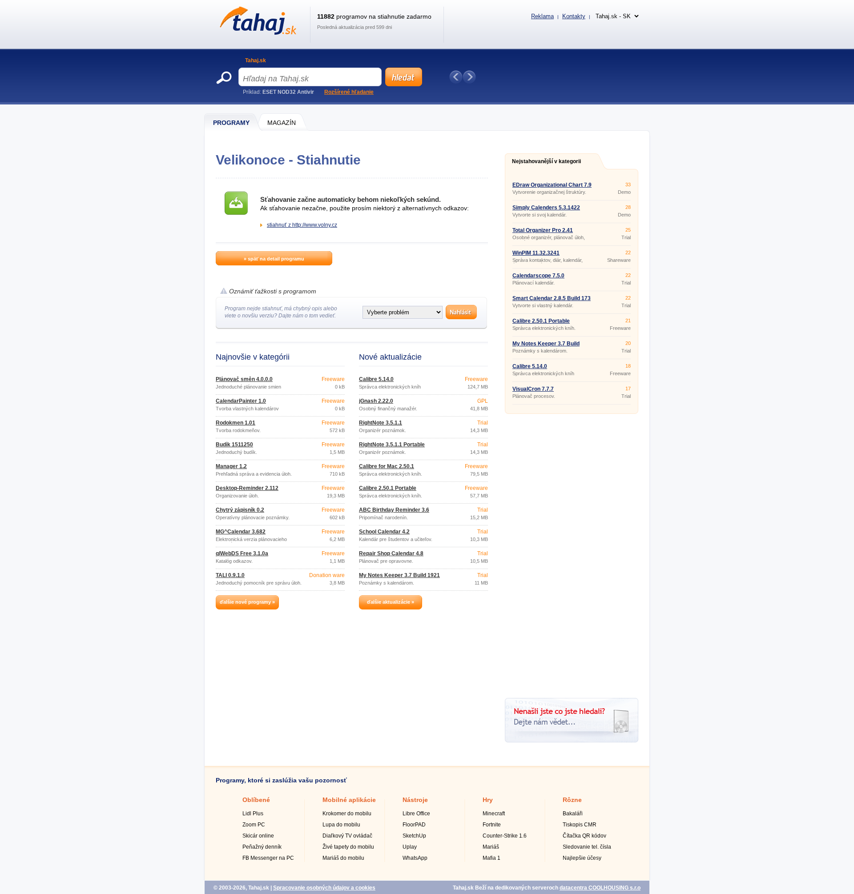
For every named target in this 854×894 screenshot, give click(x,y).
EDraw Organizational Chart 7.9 (552, 185)
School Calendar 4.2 (384, 532)
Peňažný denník (262, 847)
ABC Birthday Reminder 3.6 (394, 510)
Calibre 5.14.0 (376, 379)
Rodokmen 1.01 (235, 423)
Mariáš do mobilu (343, 858)
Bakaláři (573, 813)
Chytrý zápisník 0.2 (240, 510)
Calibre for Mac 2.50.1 (386, 466)
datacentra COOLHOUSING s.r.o (600, 888)
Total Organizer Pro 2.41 (542, 230)
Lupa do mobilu (341, 825)
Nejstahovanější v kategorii (546, 161)
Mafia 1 (491, 858)
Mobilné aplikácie (349, 799)
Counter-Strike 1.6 (505, 836)
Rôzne (572, 799)
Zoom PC (253, 825)
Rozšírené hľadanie (349, 92)
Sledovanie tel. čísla (587, 847)
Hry (488, 799)
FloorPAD (414, 825)
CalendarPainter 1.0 (241, 401)
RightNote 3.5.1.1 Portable (392, 444)
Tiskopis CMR (579, 825)
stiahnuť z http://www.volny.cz (302, 225)
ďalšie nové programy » (247, 602)
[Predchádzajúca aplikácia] (456, 77)
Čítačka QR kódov (584, 836)
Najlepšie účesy (582, 858)
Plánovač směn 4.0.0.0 (244, 379)
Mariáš (491, 847)
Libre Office (416, 813)
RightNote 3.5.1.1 (380, 423)
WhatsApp (415, 858)
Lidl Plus (252, 813)
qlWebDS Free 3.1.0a (242, 553)
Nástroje (415, 799)
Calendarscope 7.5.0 (538, 276)
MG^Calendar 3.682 (241, 532)
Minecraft (494, 813)
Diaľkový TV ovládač (347, 836)
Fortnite (492, 825)
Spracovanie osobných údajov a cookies (324, 888)
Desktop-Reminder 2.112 (247, 488)
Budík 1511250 (234, 444)
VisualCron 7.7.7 (533, 389)
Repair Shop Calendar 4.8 (391, 553)
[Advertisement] (571, 552)
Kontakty (573, 16)
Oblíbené (256, 799)
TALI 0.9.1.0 (230, 575)
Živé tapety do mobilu (348, 847)
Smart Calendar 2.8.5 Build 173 (551, 298)
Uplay (410, 847)
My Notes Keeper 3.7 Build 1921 (399, 575)
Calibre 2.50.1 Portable (387, 488)
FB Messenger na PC (268, 858)
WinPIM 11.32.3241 (536, 253)
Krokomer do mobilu (346, 813)
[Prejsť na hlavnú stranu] (256, 33)
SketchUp (414, 836)
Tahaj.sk (255, 60)
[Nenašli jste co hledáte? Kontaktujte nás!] (571, 741)
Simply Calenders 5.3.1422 (546, 207)
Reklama (542, 16)
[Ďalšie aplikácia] (469, 77)
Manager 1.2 (231, 466)
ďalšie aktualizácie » (390, 602)
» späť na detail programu (274, 258)
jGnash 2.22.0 (376, 401)
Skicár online (258, 836)
